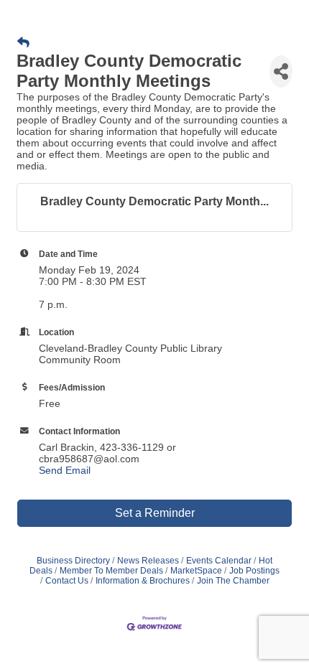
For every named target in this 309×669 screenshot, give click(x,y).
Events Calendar (219, 561)
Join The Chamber (233, 581)
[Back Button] (23, 43)
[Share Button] (280, 71)
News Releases (148, 561)
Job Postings (254, 571)
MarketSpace (196, 571)
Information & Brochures (143, 581)
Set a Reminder (155, 513)
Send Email (65, 470)
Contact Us (66, 581)
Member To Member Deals (111, 571)
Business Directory (73, 561)
